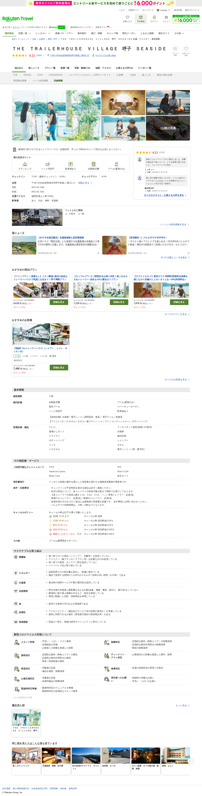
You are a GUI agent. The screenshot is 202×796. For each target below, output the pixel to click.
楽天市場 (178, 10)
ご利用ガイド (133, 10)
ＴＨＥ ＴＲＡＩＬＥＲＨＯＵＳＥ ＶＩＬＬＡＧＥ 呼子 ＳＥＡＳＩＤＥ (89, 48)
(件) (39, 55)
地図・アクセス (103, 68)
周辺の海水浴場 (164, 75)
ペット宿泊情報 (40, 80)
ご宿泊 (132, 75)
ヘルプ (122, 10)
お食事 (120, 75)
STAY (40, 75)
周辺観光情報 (20, 80)
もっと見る (181, 705)
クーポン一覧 (144, 68)
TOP (15, 75)
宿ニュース (33, 68)
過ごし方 (146, 75)
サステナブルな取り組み (105, 55)
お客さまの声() (124, 68)
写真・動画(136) (82, 68)
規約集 (63, 788)
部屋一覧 (65, 68)
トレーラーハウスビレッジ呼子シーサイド (90, 75)
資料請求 (73, 788)
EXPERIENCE (56, 75)
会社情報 (6, 788)
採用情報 (54, 788)
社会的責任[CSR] (39, 788)
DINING (27, 75)
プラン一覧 (50, 68)
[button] (39, 711)
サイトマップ (148, 10)
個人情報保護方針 (21, 788)
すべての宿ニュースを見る (174, 257)
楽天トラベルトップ (20, 39)
